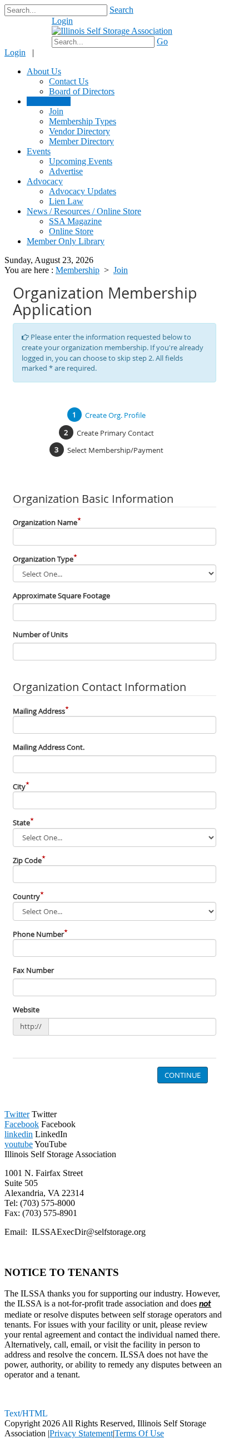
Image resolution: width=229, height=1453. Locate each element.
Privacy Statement (81, 1433)
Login (62, 21)
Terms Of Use (139, 1433)
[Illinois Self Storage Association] (112, 31)
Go (162, 41)
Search (121, 9)
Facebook (21, 1124)
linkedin (18, 1134)
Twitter (16, 1114)
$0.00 (32, 26)
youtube (18, 1144)
